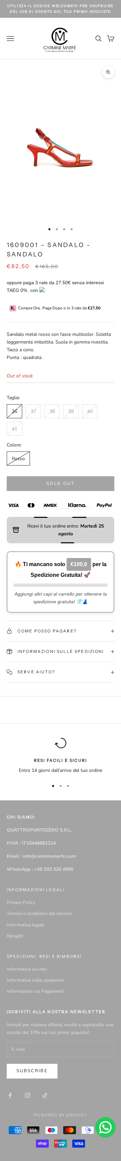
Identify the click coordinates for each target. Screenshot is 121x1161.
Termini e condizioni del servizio (39, 913)
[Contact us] (105, 1127)
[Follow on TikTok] (45, 1095)
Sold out (60, 484)
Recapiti (15, 936)
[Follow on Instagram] (27, 1095)
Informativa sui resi (27, 969)
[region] (60, 755)
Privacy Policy (21, 902)
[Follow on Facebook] (10, 1095)
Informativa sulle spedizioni (35, 980)
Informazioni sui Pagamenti (35, 991)
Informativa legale (25, 925)
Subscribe (32, 1071)
